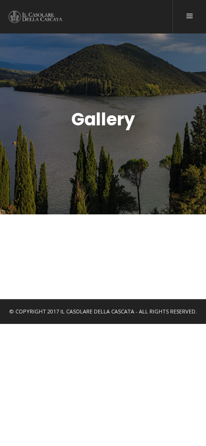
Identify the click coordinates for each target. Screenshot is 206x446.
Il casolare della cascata (97, 311)
